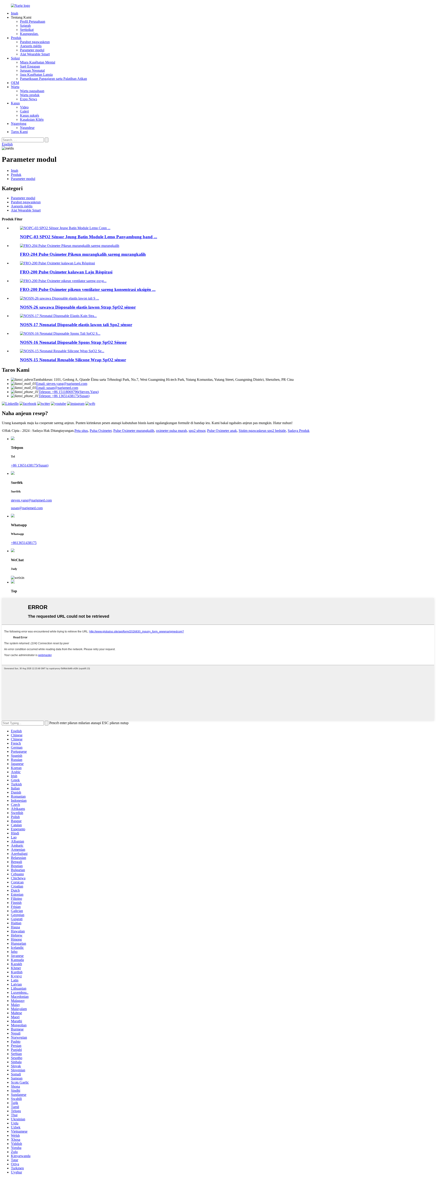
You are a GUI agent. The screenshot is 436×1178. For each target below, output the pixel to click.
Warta (15, 87)
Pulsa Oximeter (100, 431)
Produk (16, 38)
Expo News (28, 99)
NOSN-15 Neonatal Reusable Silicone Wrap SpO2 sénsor (73, 359)
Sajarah (25, 25)
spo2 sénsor (197, 431)
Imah (14, 13)
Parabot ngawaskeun (35, 42)
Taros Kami (19, 132)
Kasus (15, 103)
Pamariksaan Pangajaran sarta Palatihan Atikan (53, 79)
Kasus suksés (29, 115)
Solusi (15, 58)
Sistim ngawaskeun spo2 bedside (262, 431)
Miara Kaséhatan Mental (37, 62)
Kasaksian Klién (32, 119)
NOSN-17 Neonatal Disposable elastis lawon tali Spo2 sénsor (76, 324)
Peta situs (81, 431)
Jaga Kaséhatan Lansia (36, 74)
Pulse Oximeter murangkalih (133, 431)
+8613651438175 (24, 543)
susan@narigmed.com (27, 508)
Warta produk (30, 95)
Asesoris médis (31, 46)
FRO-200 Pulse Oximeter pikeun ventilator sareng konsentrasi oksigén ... (88, 289)
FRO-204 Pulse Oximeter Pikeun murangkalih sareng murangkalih (83, 254)
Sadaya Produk (299, 431)
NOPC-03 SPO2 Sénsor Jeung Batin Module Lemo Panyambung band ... (88, 236)
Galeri (24, 111)
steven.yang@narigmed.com (31, 500)
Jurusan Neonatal (32, 70)
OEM (15, 83)
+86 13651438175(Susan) (29, 465)
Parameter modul (32, 50)
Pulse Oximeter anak (222, 431)
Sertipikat (27, 30)
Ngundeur (27, 128)
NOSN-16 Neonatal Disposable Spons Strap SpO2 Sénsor (73, 342)
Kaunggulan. (29, 34)
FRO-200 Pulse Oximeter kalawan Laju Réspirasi (66, 272)
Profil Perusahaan (32, 21)
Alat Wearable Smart (35, 54)
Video (24, 107)
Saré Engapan (30, 66)
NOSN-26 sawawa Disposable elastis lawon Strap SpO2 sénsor (78, 307)
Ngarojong (18, 123)
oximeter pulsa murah (171, 431)
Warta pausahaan (32, 91)
